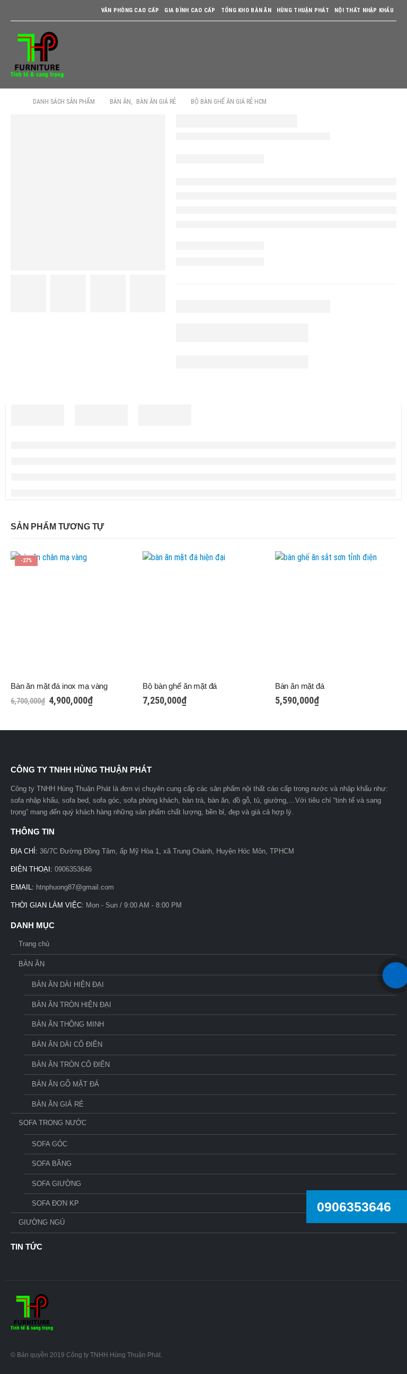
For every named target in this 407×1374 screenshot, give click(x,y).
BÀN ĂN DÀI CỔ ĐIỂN (67, 1044)
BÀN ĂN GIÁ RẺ (58, 1104)
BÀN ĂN (32, 964)
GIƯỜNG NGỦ (42, 1222)
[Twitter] (36, 10)
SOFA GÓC (49, 1144)
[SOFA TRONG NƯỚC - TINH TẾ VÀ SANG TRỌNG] (37, 55)
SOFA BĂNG (52, 1164)
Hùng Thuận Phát (303, 10)
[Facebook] (17, 10)
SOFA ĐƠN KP (55, 1203)
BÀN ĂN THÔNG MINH (68, 1024)
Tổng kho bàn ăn (246, 10)
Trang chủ (34, 944)
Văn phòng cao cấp (130, 10)
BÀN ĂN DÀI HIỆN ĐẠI (68, 985)
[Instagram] (56, 10)
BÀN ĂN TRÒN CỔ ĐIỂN (71, 1064)
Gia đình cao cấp (189, 10)
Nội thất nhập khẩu (364, 10)
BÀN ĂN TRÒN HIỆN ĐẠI (71, 1005)
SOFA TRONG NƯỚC (52, 1123)
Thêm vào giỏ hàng (114, 568)
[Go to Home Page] (14, 101)
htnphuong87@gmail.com (75, 887)
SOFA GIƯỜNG (56, 1184)
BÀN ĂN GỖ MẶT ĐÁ (65, 1084)
